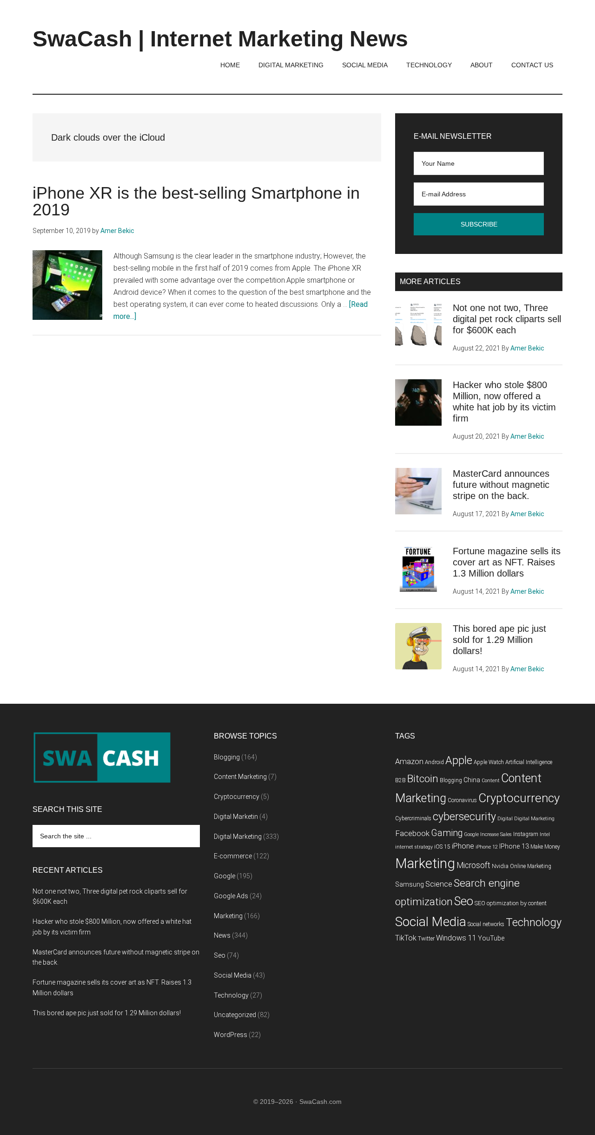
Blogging (227, 757)
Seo (219, 955)
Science (438, 884)
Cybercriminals (413, 818)
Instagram (525, 834)
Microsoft (473, 865)
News (222, 935)
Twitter (426, 938)
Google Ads (231, 896)
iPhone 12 (487, 847)
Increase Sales (496, 834)
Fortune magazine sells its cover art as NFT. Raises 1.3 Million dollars (507, 562)
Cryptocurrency (236, 796)
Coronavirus (462, 800)
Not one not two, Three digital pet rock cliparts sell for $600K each (507, 319)
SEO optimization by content (511, 903)
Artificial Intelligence (528, 762)
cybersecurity (464, 817)
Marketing (228, 916)
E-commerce (233, 856)
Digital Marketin (236, 816)
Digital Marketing (238, 836)
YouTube (491, 938)
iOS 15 (442, 846)
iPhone (463, 846)
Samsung (409, 885)
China (471, 780)
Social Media (232, 975)
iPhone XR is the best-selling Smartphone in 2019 (196, 201)
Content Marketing (240, 776)
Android (434, 762)
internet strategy (414, 847)
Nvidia (500, 866)
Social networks (486, 924)
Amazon (409, 761)
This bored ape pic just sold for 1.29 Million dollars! (499, 639)
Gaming (447, 833)
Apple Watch (489, 762)
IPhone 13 (514, 846)
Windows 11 (456, 938)
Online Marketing (530, 866)
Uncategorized (235, 1014)
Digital (505, 819)
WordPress (230, 1034)
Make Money (545, 846)
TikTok (405, 938)
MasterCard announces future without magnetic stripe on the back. (501, 484)
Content (491, 781)
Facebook (412, 833)
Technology (231, 995)
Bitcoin (422, 778)
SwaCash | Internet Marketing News (220, 38)
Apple (458, 760)
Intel (545, 834)
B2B (400, 780)
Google (224, 876)
